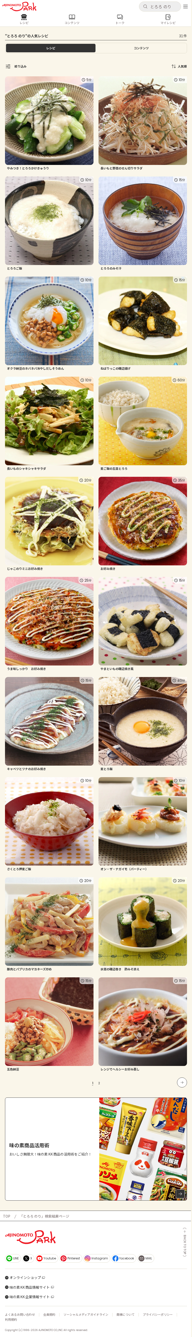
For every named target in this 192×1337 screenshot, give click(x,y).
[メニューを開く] (185, 6)
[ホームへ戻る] (19, 6)
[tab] (141, 48)
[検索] (145, 7)
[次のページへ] (182, 1082)
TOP (6, 1216)
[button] (160, 7)
